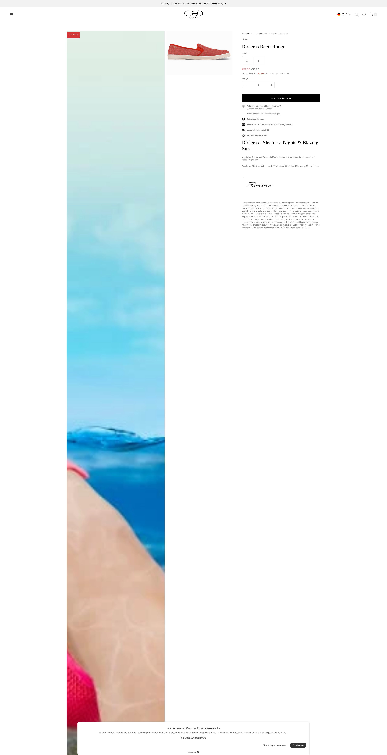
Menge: (245, 78)
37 (258, 61)
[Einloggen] (364, 14)
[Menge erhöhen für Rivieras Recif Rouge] (271, 85)
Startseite (247, 34)
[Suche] (356, 14)
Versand (261, 73)
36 (247, 61)
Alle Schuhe (261, 34)
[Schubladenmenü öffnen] (11, 14)
